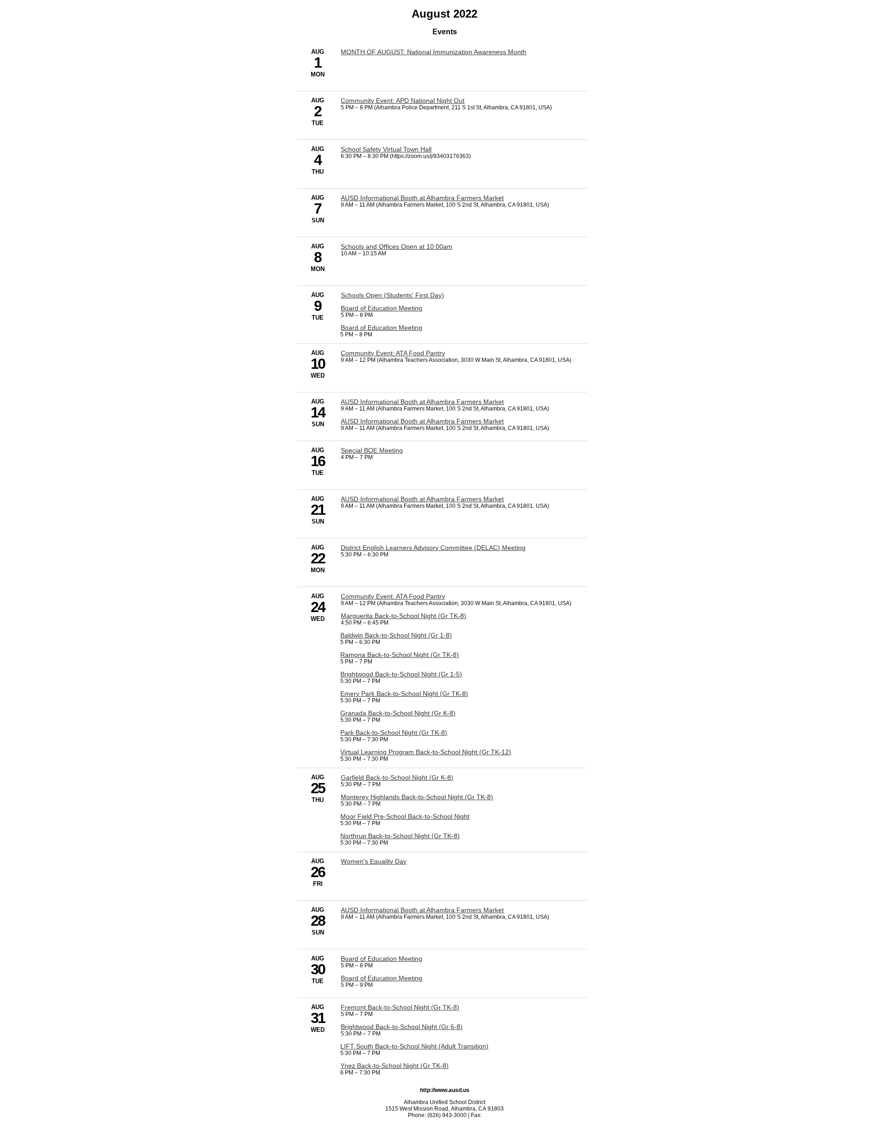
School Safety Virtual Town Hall (386, 149)
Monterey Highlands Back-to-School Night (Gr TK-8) (417, 797)
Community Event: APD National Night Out (402, 100)
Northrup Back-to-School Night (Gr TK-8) (400, 836)
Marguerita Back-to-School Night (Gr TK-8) (403, 615)
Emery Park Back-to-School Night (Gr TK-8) (404, 693)
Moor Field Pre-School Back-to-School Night (405, 816)
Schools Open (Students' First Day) (392, 295)
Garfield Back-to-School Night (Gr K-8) (397, 777)
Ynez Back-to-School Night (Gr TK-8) (394, 1065)
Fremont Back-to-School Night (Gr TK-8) (400, 1007)
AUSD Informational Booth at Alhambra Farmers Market (422, 198)
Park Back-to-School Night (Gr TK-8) (393, 732)
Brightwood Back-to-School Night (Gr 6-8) (402, 1026)
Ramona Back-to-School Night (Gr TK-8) (399, 654)
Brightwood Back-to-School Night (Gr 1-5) (401, 674)
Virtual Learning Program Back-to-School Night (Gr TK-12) (425, 752)
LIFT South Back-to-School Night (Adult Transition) (414, 1046)
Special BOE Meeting (372, 450)
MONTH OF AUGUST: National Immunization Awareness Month (433, 52)
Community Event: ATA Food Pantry (393, 353)
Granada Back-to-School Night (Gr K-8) (398, 713)
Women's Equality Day (374, 861)
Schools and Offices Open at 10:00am (396, 246)
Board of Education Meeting (381, 308)
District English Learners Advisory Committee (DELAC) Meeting (433, 547)
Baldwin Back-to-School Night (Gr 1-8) (396, 635)
